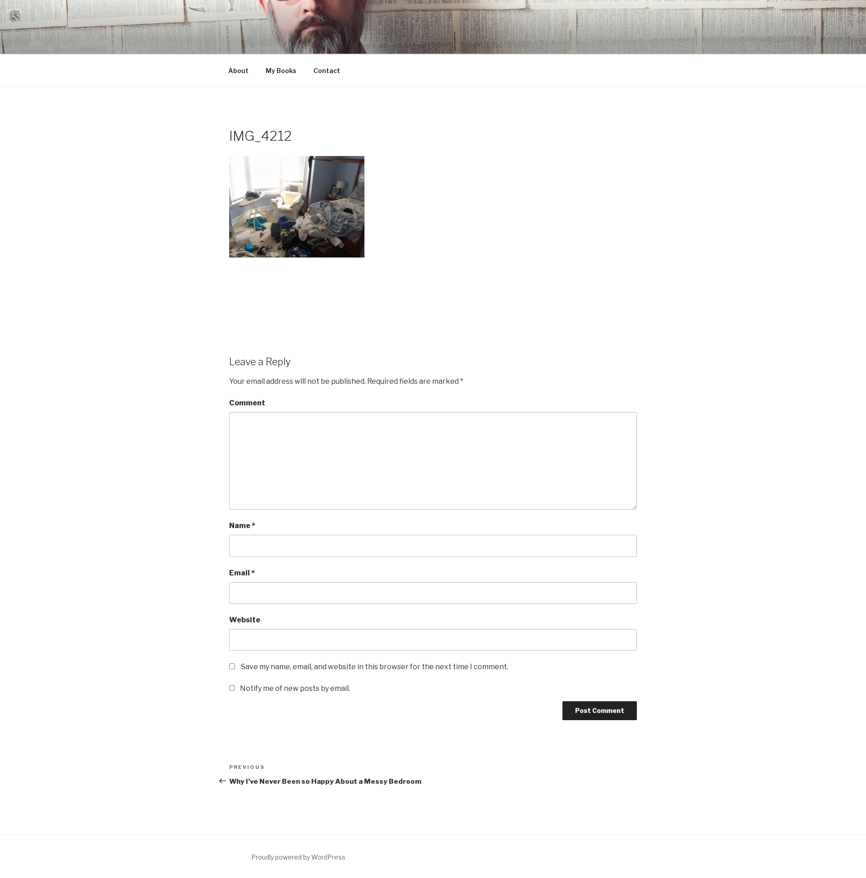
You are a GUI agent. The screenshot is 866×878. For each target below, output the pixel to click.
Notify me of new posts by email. (295, 688)
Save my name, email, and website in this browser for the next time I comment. (374, 666)
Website (244, 620)
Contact (326, 70)
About (238, 70)
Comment (247, 403)
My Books (281, 70)
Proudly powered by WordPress (298, 857)
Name (242, 525)
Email (242, 573)
